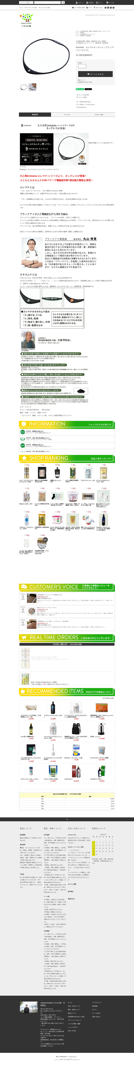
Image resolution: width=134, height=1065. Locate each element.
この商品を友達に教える (84, 101)
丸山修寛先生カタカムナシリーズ (87, 34)
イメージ (67, 114)
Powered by (57, 1059)
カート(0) (111, 2)
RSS (69, 1031)
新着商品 (82, 32)
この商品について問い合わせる (86, 104)
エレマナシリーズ (106, 31)
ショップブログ (73, 1027)
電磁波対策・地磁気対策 (85, 35)
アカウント (81, 2)
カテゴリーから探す (32, 7)
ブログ (90, 7)
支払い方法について (74, 1006)
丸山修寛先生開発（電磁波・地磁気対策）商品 (90, 31)
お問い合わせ (99, 7)
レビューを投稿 (82, 97)
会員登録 (91, 2)
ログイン (100, 2)
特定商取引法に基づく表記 (85, 82)
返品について (81, 80)
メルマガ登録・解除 (79, 7)
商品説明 (35, 114)
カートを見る (96, 1013)
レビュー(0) (99, 114)
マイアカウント (97, 1002)
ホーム (21, 7)
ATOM (74, 1031)
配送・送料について (74, 1009)
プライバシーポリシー (75, 1020)
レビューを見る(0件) (83, 95)
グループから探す (45, 7)
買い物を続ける (82, 107)
